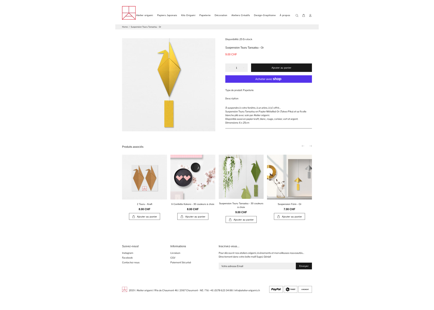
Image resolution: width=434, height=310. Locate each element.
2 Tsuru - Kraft (144, 204)
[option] (144, 184)
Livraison (175, 252)
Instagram (127, 252)
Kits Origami (188, 15)
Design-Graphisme (265, 15)
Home (125, 27)
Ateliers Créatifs (240, 15)
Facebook (127, 257)
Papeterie (205, 15)
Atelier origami (144, 15)
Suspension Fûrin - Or (289, 204)
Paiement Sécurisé (180, 262)
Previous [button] (303, 146)
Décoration (221, 15)
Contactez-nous (131, 262)
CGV (172, 257)
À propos (285, 15)
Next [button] (310, 146)
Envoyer (304, 266)
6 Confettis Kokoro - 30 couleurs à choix (192, 204)
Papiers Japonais (167, 15)
